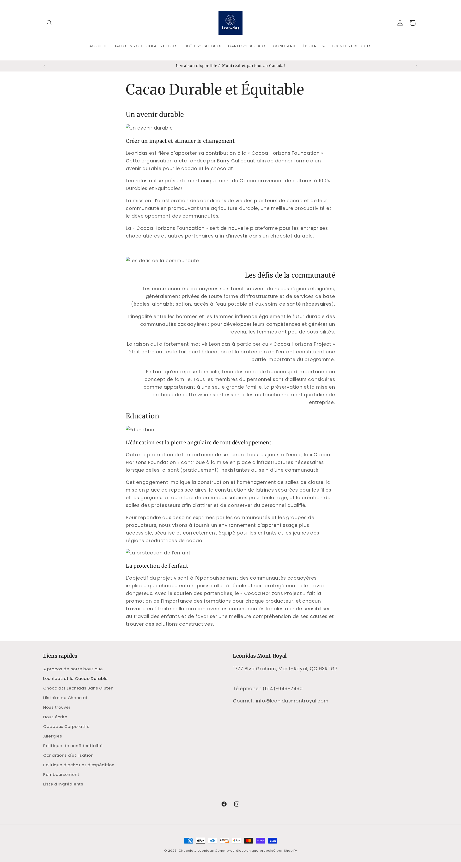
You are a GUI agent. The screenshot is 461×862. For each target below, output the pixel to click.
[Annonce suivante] (417, 65)
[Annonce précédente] (44, 65)
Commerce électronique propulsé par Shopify (256, 850)
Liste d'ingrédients (63, 784)
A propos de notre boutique (73, 669)
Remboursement (61, 774)
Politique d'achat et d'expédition (79, 765)
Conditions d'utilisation (68, 755)
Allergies (52, 736)
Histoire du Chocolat (65, 698)
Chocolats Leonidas (196, 850)
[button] (49, 23)
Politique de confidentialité (73, 746)
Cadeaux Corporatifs (66, 726)
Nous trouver (57, 707)
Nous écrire (55, 717)
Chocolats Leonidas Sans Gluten (78, 688)
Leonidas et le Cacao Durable (75, 678)
